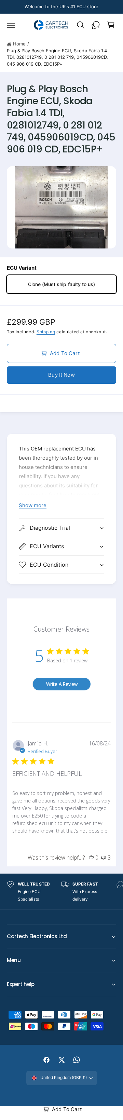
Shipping (46, 331)
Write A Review (62, 684)
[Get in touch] (95, 24)
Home (19, 43)
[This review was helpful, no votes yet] (91, 857)
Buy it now (61, 375)
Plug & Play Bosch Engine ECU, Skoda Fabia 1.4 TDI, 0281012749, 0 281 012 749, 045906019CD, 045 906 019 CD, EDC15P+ (57, 57)
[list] (61, 891)
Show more (32, 505)
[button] (10, 24)
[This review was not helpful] (103, 857)
